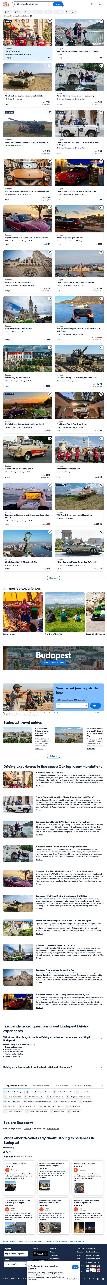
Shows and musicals (12, 1056)
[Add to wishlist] (50, 21)
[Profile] (100, 4)
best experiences (53, 1129)
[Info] (31, 16)
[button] (27, 40)
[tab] (16, 1085)
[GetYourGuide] (6, 4)
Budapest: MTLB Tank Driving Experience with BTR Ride (50, 1201)
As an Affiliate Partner (93, 1259)
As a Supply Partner (92, 1252)
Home (5, 1241)
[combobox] (32, 4)
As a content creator (92, 1255)
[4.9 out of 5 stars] (9, 1156)
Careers (79, 1255)
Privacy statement (33, 715)
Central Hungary (25, 1241)
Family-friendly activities (14, 1054)
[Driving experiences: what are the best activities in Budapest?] (101, 1067)
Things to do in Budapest (43, 1241)
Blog (78, 1259)
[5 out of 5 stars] (19, 1166)
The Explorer (79, 1270)
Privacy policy (54, 1259)
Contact (52, 1252)
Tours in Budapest (61, 1241)
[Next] (103, 612)
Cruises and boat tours (13, 1047)
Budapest (27, 1129)
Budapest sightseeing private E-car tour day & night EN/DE (86, 1201)
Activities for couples (12, 1049)
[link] (27, 40)
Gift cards (80, 1265)
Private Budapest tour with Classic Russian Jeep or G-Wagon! (51, 1164)
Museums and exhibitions (14, 1052)
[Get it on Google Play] (40, 1253)
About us (80, 1252)
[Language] (92, 4)
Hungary (13, 1241)
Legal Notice (54, 1255)
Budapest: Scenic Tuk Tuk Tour (16, 1163)
